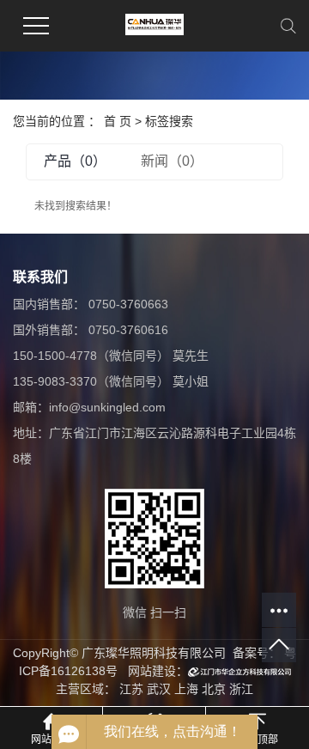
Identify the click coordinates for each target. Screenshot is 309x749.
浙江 (241, 689)
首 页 (117, 121)
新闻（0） (172, 161)
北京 (214, 689)
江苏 (131, 689)
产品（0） (75, 161)
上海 (186, 689)
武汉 (159, 689)
